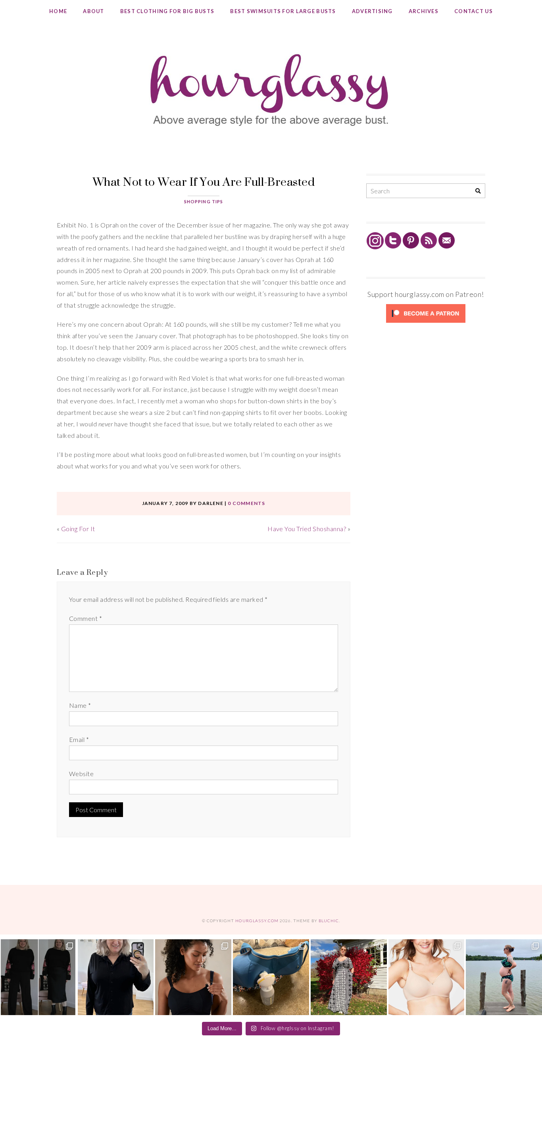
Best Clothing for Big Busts (167, 11)
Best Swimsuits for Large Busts (283, 11)
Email (79, 739)
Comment (85, 618)
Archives (423, 11)
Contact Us (473, 11)
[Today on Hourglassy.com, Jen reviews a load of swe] (38, 977)
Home (58, 11)
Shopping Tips (203, 201)
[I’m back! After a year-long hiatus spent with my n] (271, 977)
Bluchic (329, 920)
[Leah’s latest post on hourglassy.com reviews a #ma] (349, 977)
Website (81, 773)
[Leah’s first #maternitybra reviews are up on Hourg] (426, 977)
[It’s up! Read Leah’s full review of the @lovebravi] (504, 977)
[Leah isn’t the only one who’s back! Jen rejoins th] (116, 977)
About (93, 11)
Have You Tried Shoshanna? (306, 528)
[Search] (478, 191)
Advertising (372, 11)
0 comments (246, 503)
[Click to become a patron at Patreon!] (425, 322)
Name (80, 705)
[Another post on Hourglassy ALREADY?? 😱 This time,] (193, 977)
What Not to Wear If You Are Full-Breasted (203, 181)
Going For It (78, 528)
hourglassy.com (257, 920)
